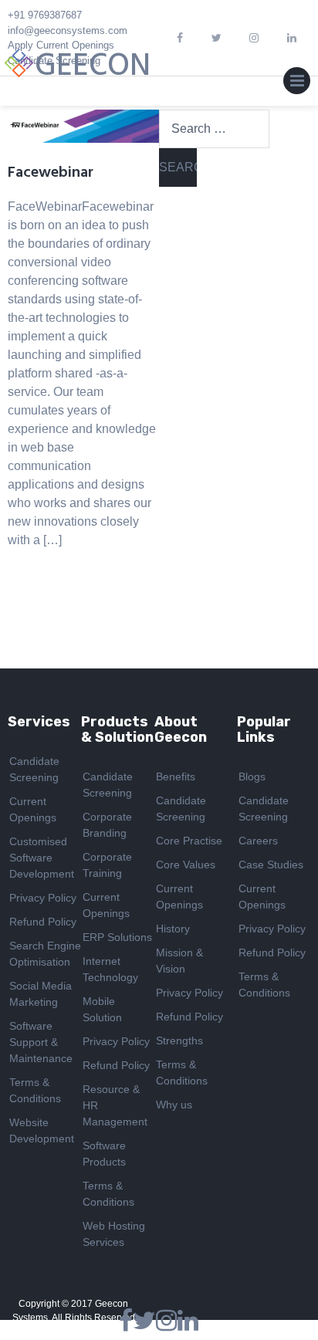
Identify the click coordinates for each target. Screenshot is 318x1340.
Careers (258, 840)
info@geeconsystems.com (67, 30)
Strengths (179, 1040)
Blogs (252, 776)
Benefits (175, 776)
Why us (174, 1104)
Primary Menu (296, 84)
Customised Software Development (41, 857)
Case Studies (270, 864)
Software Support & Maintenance (41, 1042)
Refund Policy (42, 921)
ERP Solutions (117, 937)
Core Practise (189, 840)
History (173, 928)
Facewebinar (50, 173)
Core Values (185, 864)
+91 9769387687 (45, 15)
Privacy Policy (42, 898)
